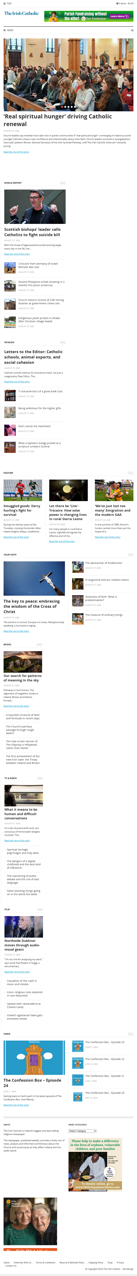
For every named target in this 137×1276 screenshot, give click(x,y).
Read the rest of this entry (16, 151)
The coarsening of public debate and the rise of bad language (23, 879)
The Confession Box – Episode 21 (104, 1076)
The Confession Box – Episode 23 (104, 1042)
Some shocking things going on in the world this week (23, 892)
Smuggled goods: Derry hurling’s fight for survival (22, 510)
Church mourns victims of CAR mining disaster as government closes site (41, 301)
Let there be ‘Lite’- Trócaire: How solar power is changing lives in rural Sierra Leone (68, 512)
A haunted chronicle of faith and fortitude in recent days (23, 716)
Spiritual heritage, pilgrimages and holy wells (23, 851)
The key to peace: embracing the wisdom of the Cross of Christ (32, 606)
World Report (13, 182)
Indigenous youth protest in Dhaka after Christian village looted (39, 320)
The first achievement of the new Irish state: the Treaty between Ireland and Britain (23, 760)
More (63, 183)
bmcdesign (128, 1268)
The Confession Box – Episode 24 (32, 1083)
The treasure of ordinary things (104, 614)
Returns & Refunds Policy (72, 1262)
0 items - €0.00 (126, 3)
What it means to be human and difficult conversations (20, 813)
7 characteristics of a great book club (40, 391)
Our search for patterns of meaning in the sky (23, 678)
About (6, 1262)
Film (7, 909)
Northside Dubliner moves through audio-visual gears (22, 945)
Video (7, 1033)
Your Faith (10, 554)
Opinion (9, 342)
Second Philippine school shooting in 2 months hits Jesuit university (41, 283)
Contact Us (11, 1265)
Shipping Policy (95, 1262)
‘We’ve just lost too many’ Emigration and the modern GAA (112, 510)
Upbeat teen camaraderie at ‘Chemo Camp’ (24, 1005)
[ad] (88, 21)
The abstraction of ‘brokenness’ (103, 563)
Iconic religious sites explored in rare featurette (24, 994)
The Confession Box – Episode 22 (104, 1059)
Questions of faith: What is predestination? (101, 598)
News (9, 30)
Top (8, 3)
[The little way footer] (95, 1190)
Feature (8, 472)
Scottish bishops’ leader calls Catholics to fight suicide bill (32, 232)
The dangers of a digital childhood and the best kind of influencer (24, 865)
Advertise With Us (22, 1262)
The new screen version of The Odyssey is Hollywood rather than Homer (21, 745)
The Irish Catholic (111, 1268)
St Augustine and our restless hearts (107, 579)
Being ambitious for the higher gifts (39, 408)
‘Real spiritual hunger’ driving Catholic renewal (58, 120)
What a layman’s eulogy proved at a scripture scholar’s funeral (39, 445)
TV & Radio (10, 778)
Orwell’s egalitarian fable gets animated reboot (24, 1017)
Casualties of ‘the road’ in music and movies (22, 982)
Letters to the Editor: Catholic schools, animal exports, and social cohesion (33, 357)
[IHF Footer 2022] (30, 1250)
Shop (110, 1262)
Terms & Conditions (45, 1262)
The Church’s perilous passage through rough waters (20, 730)
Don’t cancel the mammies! (34, 426)
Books (7, 644)
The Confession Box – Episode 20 (104, 1092)
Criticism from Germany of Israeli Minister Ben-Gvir (38, 265)
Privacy (120, 1262)
